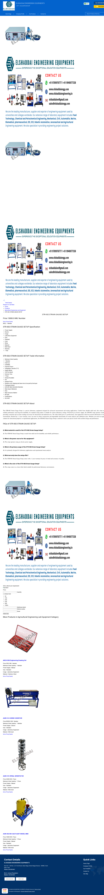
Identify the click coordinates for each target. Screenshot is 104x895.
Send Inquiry (8, 302)
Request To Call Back (8, 304)
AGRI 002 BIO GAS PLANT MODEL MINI (15, 834)
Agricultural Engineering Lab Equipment (15, 310)
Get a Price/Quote (8, 321)
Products (7, 308)
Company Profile (20, 14)
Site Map (85, 874)
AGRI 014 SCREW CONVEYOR (12, 718)
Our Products (32, 14)
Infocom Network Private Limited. (28, 891)
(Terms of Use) (37, 889)
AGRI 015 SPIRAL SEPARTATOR (13, 776)
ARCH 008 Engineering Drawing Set (14, 660)
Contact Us (43, 14)
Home (6, 306)
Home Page (8, 14)
